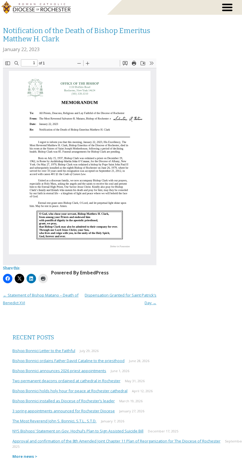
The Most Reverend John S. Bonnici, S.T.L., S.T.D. (54, 421)
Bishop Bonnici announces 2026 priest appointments (59, 370)
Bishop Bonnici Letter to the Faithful (43, 350)
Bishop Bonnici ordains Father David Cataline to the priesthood (68, 360)
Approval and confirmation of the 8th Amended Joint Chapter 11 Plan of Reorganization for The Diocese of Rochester (116, 441)
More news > (24, 456)
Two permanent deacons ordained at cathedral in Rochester (66, 380)
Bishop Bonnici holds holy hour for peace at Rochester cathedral (69, 390)
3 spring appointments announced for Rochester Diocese (63, 411)
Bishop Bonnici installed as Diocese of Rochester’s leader (63, 400)
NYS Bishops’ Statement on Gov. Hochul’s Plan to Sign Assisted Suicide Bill (77, 431)
